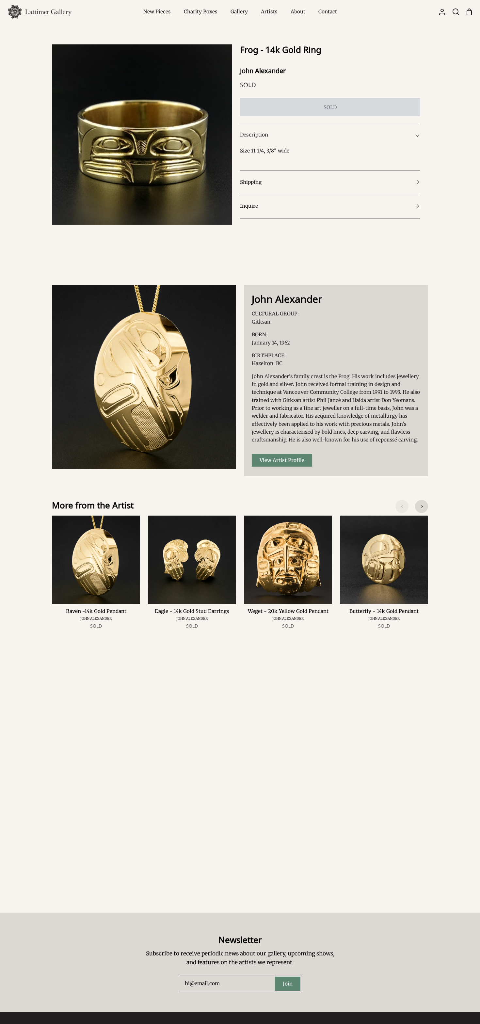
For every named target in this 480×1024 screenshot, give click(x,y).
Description (254, 135)
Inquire (249, 206)
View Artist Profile (282, 460)
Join (288, 984)
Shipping (251, 182)
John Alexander (263, 70)
